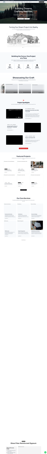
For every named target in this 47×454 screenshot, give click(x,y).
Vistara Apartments (34, 183)
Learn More (6, 218)
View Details (5, 172)
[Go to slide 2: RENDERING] (23, 47)
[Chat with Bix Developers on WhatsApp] (45, 452)
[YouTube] (39, 0)
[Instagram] (38, 0)
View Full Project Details (28, 118)
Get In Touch (27, 18)
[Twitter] (40, 0)
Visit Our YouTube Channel (23, 148)
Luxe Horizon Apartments (8, 183)
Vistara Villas (20, 183)
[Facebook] (37, 0)
